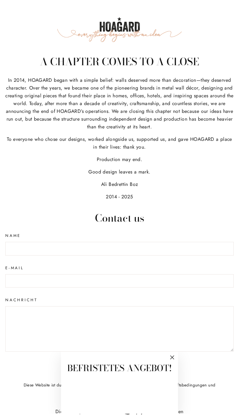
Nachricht (21, 300)
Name (13, 235)
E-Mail (14, 268)
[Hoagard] (119, 29)
